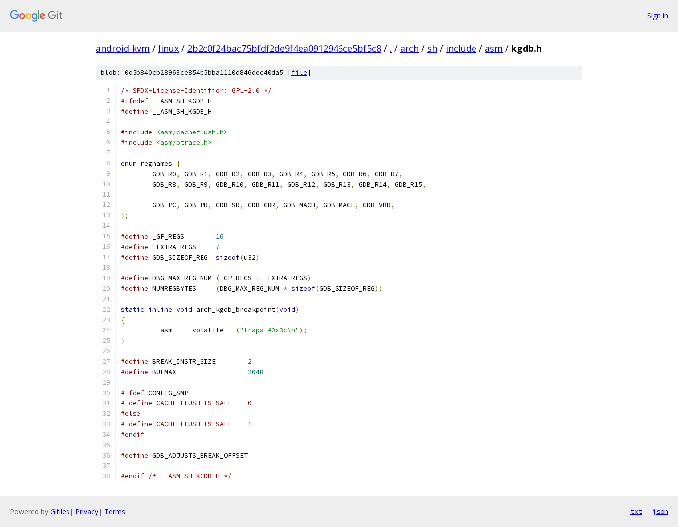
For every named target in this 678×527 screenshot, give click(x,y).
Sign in (657, 15)
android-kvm (123, 48)
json (660, 511)
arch (409, 48)
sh (432, 48)
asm (494, 48)
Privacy (86, 511)
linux (168, 48)
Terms (114, 511)
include (461, 48)
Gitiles (59, 511)
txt (636, 511)
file (299, 72)
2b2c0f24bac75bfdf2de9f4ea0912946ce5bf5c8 (284, 48)
